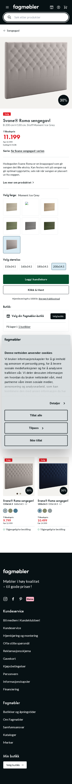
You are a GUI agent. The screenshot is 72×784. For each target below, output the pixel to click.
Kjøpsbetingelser (14, 666)
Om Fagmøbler (13, 719)
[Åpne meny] (7, 7)
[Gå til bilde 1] (17, 493)
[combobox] (36, 17)
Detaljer (55, 403)
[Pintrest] (20, 599)
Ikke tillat (36, 440)
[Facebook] (13, 599)
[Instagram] (5, 599)
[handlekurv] (58, 7)
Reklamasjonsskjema (17, 651)
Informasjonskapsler (16, 681)
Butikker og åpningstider (19, 712)
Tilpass (34, 428)
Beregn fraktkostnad (49, 298)
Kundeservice (12, 628)
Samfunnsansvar (13, 727)
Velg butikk (58, 316)
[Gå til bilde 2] (20, 493)
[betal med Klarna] (30, 599)
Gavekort (9, 658)
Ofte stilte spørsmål (16, 643)
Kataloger (9, 735)
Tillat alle (36, 415)
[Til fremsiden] (30, 7)
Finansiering (11, 689)
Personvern (10, 674)
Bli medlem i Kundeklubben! (21, 620)
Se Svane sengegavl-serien (27, 150)
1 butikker (24, 326)
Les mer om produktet (17, 182)
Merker (8, 742)
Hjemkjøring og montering (20, 635)
